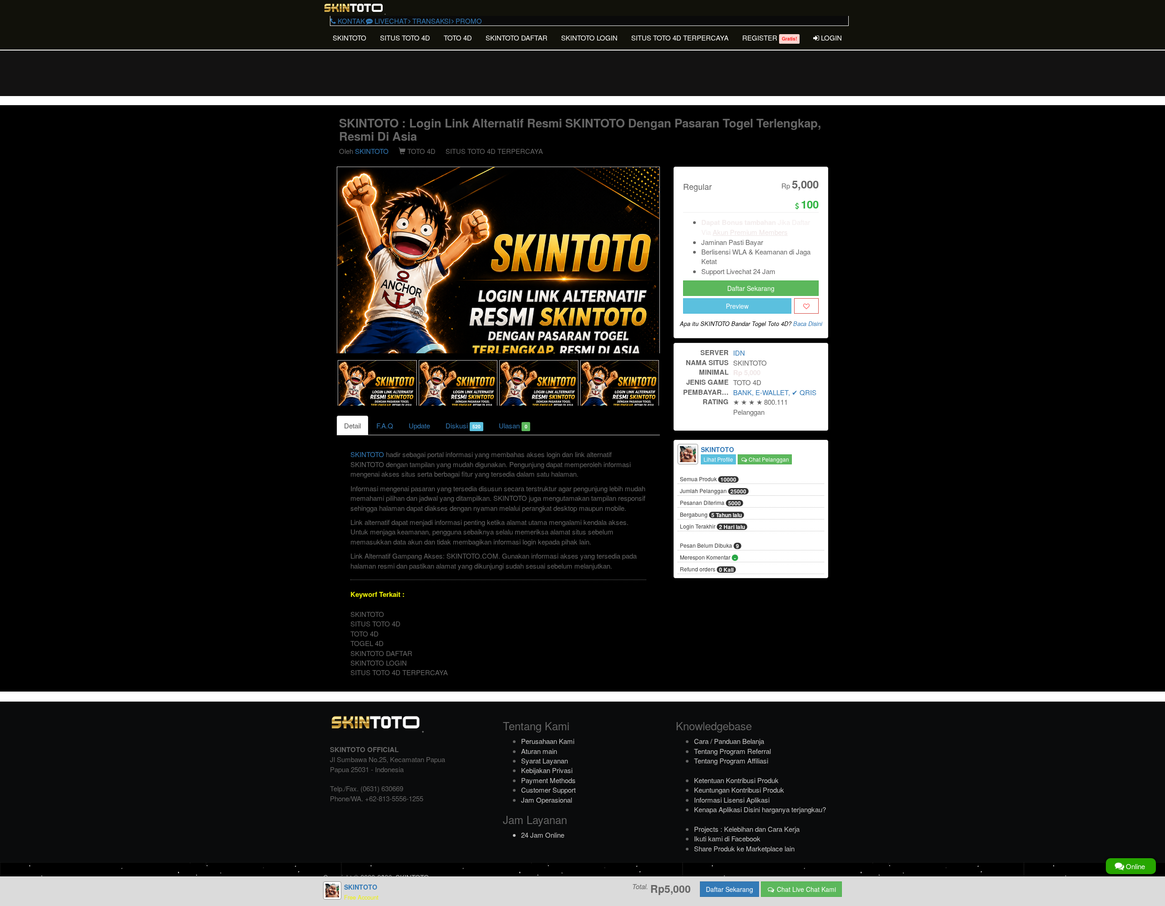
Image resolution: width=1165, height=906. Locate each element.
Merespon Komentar (708, 557)
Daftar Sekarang (751, 288)
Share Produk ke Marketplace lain (744, 848)
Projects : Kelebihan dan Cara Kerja (747, 829)
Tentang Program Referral (732, 751)
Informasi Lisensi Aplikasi (732, 799)
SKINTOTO (349, 37)
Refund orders (707, 569)
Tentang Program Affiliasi (731, 760)
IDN (739, 352)
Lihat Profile (718, 459)
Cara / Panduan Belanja (729, 741)
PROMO (468, 20)
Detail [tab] (352, 425)
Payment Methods (548, 780)
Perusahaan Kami (547, 741)
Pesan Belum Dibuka (709, 545)
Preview (737, 305)
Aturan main (539, 751)
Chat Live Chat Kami (805, 889)
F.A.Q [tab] (384, 425)
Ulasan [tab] (513, 425)
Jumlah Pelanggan (713, 491)
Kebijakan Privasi (546, 770)
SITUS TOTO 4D (405, 37)
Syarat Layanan (544, 760)
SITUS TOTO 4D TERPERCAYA (680, 37)
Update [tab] (419, 425)
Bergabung (711, 514)
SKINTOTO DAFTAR (516, 37)
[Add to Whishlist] (806, 306)
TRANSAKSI (430, 20)
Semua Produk (708, 479)
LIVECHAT (390, 20)
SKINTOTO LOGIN (589, 37)
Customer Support (548, 789)
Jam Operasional (546, 799)
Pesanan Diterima (710, 503)
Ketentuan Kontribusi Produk (736, 780)
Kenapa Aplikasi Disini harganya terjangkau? (760, 809)
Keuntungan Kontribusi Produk (739, 789)
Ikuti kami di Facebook (727, 838)
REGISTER (769, 37)
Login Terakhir (712, 526)
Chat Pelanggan (768, 459)
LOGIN (830, 37)
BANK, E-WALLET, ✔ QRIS (774, 392)
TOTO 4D (458, 37)
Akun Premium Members (750, 232)
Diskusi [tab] (463, 425)
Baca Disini (807, 324)
